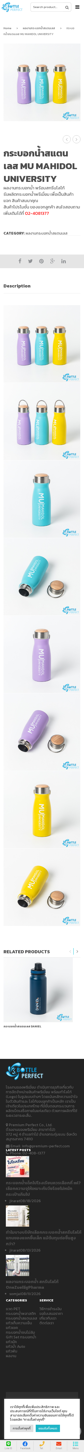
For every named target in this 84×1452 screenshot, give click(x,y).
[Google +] (52, 261)
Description (17, 285)
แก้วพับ (11, 1351)
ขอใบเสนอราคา (51, 1313)
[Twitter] (30, 261)
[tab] (42, 285)
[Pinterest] (41, 261)
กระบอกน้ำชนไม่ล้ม (20, 1332)
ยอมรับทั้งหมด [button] (47, 1428)
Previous (70, 951)
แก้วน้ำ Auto (15, 1346)
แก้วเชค (12, 1327)
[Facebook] (19, 261)
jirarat (14, 1201)
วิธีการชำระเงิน (50, 1309)
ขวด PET (13, 1309)
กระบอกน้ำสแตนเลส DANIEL (22, 1026)
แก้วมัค (11, 1341)
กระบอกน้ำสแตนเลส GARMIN (76, 139)
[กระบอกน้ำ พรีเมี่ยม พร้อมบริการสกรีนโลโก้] (12, 7)
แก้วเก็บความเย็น (19, 1323)
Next (77, 951)
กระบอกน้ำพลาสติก (21, 1313)
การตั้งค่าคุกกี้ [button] (22, 1428)
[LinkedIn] (63, 261)
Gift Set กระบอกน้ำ (21, 1337)
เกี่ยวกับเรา (47, 1318)
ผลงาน (11, 1356)
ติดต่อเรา (46, 1323)
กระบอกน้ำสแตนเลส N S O (67, 139)
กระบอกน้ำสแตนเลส (21, 1318)
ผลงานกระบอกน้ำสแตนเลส (39, 28)
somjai (15, 1293)
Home (7, 28)
